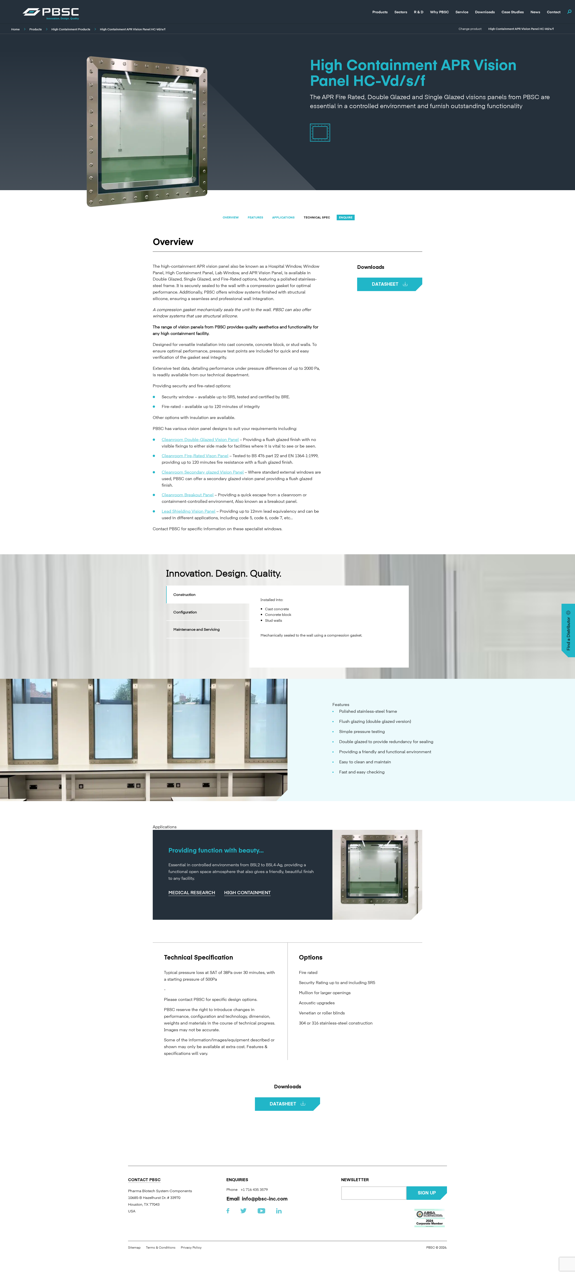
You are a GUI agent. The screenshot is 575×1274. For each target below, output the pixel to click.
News (535, 11)
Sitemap (134, 1247)
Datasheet (385, 284)
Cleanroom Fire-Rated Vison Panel (195, 455)
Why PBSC (439, 11)
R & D (418, 11)
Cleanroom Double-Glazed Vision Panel (200, 439)
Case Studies (513, 11)
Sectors (400, 11)
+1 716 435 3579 (254, 1189)
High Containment (247, 892)
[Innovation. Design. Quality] (50, 12)
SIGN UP (427, 1192)
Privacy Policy (191, 1247)
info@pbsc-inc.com (265, 1198)
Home (15, 29)
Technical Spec (317, 217)
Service (462, 11)
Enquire (345, 217)
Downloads (485, 11)
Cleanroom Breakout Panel (188, 494)
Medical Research (191, 892)
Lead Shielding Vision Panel (188, 511)
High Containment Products (70, 29)
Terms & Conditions (160, 1247)
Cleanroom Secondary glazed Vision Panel (203, 472)
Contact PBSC (144, 1179)
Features (255, 217)
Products (380, 11)
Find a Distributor (568, 633)
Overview (231, 217)
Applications (283, 217)
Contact (553, 11)
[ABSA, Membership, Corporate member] (429, 1218)
